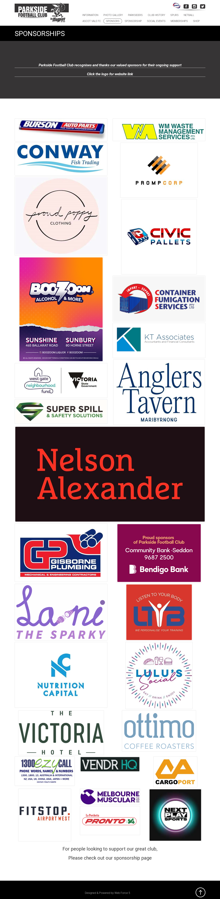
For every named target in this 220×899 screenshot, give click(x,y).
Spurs (174, 15)
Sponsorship (133, 21)
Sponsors (112, 21)
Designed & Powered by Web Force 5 (107, 893)
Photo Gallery (113, 15)
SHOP (196, 21)
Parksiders (135, 15)
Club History (156, 15)
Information (90, 15)
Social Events (156, 21)
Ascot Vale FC (91, 21)
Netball (189, 15)
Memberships (179, 21)
